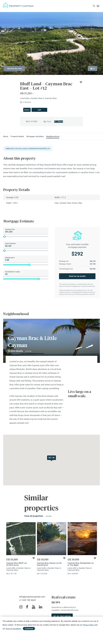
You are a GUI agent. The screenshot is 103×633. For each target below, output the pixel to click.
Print (49, 121)
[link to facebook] (27, 607)
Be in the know (62, 616)
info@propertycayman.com (32, 596)
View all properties (33, 516)
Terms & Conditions (13, 629)
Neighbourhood (52, 136)
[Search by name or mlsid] (94, 6)
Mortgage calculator (35, 136)
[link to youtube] (33, 607)
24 (94, 68)
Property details (17, 136)
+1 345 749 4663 (27, 600)
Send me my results (77, 276)
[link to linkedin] (40, 607)
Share (60, 121)
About (5, 136)
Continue (29, 628)
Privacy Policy (88, 625)
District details (15, 351)
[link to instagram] (20, 607)
